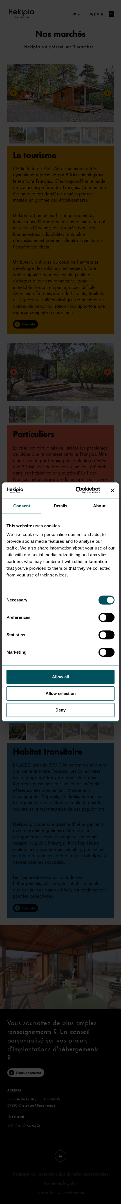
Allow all (60, 676)
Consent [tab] (21, 505)
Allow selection (61, 693)
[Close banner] (113, 490)
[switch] (106, 617)
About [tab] (99, 505)
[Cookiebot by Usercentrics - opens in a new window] (76, 490)
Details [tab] (61, 505)
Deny (60, 710)
